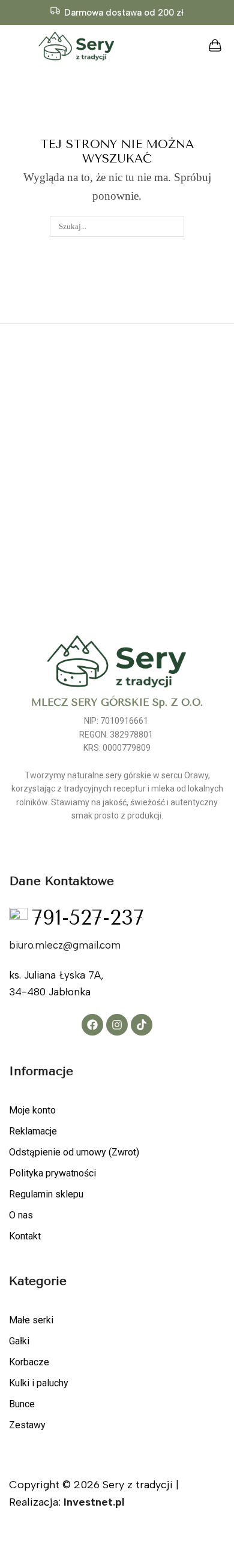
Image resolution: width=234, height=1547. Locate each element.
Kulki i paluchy (38, 1383)
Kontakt (25, 1236)
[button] (11, 46)
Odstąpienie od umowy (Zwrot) (74, 1152)
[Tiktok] (141, 1025)
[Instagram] (117, 1025)
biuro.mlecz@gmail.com (65, 945)
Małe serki (31, 1320)
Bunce (22, 1404)
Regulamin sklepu (46, 1194)
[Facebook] (92, 1025)
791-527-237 (88, 918)
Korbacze (29, 1362)
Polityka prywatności (52, 1173)
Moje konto (32, 1110)
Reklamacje (33, 1131)
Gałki (19, 1341)
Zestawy (27, 1425)
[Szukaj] (174, 226)
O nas (21, 1215)
